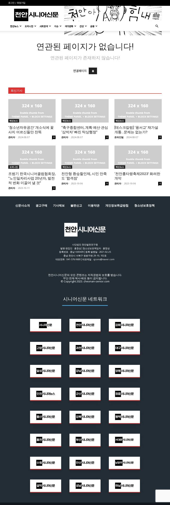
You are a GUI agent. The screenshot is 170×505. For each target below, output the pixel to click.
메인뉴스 (14, 120)
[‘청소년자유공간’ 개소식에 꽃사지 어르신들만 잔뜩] (32, 111)
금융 (92, 26)
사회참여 (44, 26)
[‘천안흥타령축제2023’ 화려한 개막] (138, 157)
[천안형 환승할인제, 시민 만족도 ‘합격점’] (85, 157)
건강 (82, 26)
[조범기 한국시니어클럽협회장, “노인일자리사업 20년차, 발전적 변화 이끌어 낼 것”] (32, 157)
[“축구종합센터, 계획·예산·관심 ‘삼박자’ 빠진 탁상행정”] (85, 111)
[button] (157, 26)
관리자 (11, 137)
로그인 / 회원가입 (16, 3)
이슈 (56, 26)
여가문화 (69, 26)
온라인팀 (119, 137)
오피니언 (29, 26)
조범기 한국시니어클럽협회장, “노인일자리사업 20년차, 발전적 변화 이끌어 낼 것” (32, 178)
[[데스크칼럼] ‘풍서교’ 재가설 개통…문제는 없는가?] (138, 111)
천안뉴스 (14, 26)
